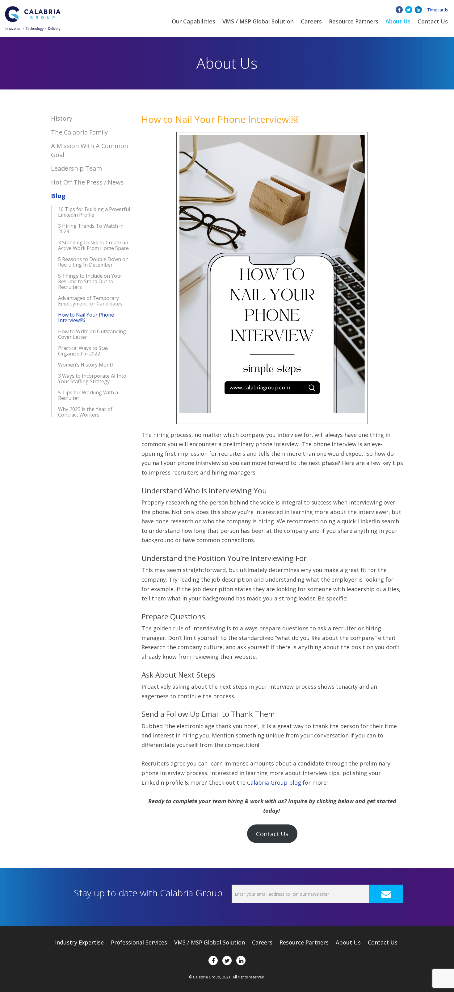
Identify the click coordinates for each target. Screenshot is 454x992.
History (61, 118)
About (397, 21)
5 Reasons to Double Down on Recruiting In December (93, 262)
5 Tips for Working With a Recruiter (88, 395)
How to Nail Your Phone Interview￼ (86, 317)
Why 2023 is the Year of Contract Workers (85, 412)
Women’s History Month (86, 364)
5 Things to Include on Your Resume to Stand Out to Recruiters (90, 281)
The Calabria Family (79, 132)
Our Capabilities (193, 21)
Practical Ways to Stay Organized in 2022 (83, 351)
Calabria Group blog (274, 782)
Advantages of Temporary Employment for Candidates (90, 301)
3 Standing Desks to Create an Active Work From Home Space (93, 245)
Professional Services (139, 942)
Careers (311, 21)
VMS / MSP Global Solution (258, 21)
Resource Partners (353, 21)
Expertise (79, 942)
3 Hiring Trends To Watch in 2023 (91, 228)
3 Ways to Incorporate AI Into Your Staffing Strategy (92, 378)
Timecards (437, 10)
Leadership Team (76, 168)
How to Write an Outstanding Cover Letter (92, 334)
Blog (58, 196)
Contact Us (433, 21)
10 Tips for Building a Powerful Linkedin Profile (94, 212)
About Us (348, 942)
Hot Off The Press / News (87, 182)
